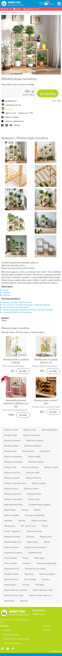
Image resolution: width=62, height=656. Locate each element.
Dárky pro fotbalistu (30, 467)
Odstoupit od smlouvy (12, 643)
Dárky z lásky (34, 499)
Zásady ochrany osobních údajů (16, 639)
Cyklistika (8, 520)
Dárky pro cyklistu (36, 462)
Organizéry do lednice (13, 552)
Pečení (25, 558)
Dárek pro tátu (10, 451)
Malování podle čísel (12, 542)
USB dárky (39, 584)
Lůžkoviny (30, 536)
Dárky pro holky (51, 467)
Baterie (37, 510)
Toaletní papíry (10, 584)
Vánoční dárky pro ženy (13, 595)
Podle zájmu (39, 558)
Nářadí (47, 542)
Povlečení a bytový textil (46, 563)
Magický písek (46, 536)
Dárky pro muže (11, 429)
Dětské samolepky (39, 520)
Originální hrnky (35, 552)
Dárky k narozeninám (13, 456)
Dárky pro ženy (30, 429)
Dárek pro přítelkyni (33, 446)
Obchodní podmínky (11, 634)
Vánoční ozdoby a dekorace (40, 595)
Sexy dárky (29, 574)
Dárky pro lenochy (33, 478)
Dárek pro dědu (10, 435)
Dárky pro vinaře (34, 494)
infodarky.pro (38, 614)
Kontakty (7, 630)
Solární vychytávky (47, 574)
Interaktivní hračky (34, 531)
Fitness (45, 526)
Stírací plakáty (30, 579)
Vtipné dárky (9, 600)
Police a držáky (10, 563)
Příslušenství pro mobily (35, 568)
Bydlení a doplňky (11, 515)
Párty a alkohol (10, 558)
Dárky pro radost (31, 488)
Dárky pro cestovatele (13, 462)
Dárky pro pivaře (11, 488)
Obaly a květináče (11, 547)
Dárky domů (45, 451)
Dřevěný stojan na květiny (20, 12)
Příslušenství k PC (11, 568)
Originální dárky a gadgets (40, 504)
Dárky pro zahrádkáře (13, 499)
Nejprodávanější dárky (13, 504)
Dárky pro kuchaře (12, 478)
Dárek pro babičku (49, 429)
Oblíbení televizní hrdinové (35, 547)
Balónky (25, 510)
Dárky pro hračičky (12, 472)
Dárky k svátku (34, 456)
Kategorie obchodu (12, 536)
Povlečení (27, 563)
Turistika (25, 584)
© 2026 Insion (56, 651)
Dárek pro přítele (11, 446)
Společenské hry (11, 579)
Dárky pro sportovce (12, 494)
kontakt (18, 9)
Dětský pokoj (9, 526)
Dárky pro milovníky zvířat (15, 483)
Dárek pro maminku (31, 435)
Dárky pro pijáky (38, 483)
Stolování (46, 579)
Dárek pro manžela (12, 440)
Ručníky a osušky (11, 574)
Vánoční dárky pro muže (43, 590)
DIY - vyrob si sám (28, 526)
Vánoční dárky (10, 510)
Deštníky (21, 520)
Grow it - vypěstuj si (12, 531)
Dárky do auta (28, 451)
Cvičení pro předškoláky (35, 515)
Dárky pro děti (10, 467)
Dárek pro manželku (34, 440)
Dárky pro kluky (32, 472)
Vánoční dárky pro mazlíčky (15, 590)
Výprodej (24, 600)
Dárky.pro (5, 12)
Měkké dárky (32, 542)
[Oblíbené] (41, 4)
